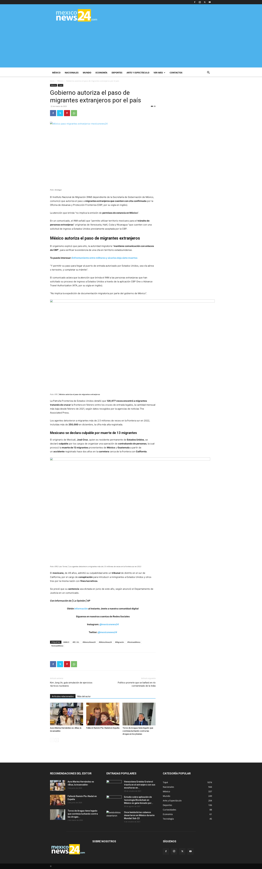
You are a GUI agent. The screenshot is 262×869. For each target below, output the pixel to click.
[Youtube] (209, 2)
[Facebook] (194, 2)
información (81, 608)
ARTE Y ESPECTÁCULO (138, 72)
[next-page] (57, 740)
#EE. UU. (76, 642)
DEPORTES (117, 72)
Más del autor (84, 696)
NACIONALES (72, 72)
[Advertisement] (131, 46)
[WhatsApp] (74, 113)
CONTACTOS (176, 72)
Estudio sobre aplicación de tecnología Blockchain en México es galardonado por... (138, 800)
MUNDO (87, 72)
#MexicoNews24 (89, 642)
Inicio (52, 81)
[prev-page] (52, 740)
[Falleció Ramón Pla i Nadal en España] (102, 714)
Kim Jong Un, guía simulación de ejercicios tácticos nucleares (71, 684)
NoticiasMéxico (57, 646)
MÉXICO (56, 72)
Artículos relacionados (63, 696)
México (60, 81)
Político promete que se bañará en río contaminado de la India (137, 684)
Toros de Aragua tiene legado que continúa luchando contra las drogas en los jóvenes (138, 731)
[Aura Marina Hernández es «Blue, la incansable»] (66, 714)
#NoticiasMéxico (133, 642)
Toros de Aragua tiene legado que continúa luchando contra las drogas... (83, 814)
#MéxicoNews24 (105, 642)
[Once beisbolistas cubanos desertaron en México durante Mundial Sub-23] (114, 816)
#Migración (119, 642)
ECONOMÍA (101, 72)
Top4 (60, 85)
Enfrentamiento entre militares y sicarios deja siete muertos (104, 257)
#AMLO (66, 642)
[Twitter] (204, 2)
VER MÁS (158, 72)
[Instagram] (199, 2)
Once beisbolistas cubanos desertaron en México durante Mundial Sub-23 (139, 815)
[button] (208, 72)
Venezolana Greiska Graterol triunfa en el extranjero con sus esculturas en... (139, 784)
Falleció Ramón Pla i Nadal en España (102, 728)
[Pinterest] (67, 113)
